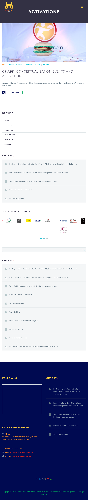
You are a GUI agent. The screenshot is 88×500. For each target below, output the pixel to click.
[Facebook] (37, 479)
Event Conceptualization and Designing (23, 320)
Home (7, 120)
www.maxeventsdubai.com (21, 456)
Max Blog (45, 64)
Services (9, 130)
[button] (3, 92)
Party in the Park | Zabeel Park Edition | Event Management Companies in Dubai (38, 172)
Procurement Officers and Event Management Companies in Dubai (33, 346)
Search (83, 249)
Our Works (10, 135)
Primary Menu (82, 7)
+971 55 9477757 (17, 449)
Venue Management (16, 198)
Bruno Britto (9, 64)
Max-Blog (9, 139)
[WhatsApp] (51, 479)
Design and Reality (16, 329)
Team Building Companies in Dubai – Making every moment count (33, 181)
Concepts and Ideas (33, 64)
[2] (44, 238)
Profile (8, 125)
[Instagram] (45, 479)
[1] (41, 238)
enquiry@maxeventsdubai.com (21, 452)
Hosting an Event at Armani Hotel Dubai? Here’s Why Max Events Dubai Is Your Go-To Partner (43, 164)
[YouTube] (48, 479)
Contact (9, 144)
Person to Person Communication (21, 190)
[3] (47, 238)
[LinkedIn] (40, 479)
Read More (15, 93)
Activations (20, 64)
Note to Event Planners (18, 338)
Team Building (14, 312)
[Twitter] (42, 479)
